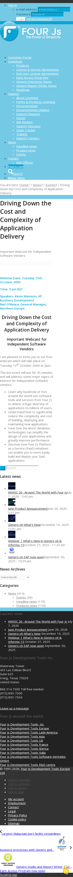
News (12, 593)
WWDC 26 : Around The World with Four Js (37, 492)
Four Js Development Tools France (24, 744)
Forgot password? (39, 19)
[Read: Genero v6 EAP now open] (11, 553)
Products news (26, 605)
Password (23, 14)
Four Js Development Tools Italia (23, 753)
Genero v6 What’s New (24, 525)
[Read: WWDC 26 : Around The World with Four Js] (11, 488)
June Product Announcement (27, 508)
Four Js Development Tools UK (21, 740)
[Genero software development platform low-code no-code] (30, 50)
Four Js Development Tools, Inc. (22, 724)
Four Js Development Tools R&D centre (27, 765)
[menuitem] (40, 57)
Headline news (26, 601)
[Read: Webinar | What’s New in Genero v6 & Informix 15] (11, 537)
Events (21, 597)
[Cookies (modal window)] (66, 870)
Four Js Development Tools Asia (22, 736)
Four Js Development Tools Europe (24, 728)
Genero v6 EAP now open (26, 557)
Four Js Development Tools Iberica (24, 748)
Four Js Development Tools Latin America (29, 732)
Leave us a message (14, 708)
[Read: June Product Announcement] (11, 504)
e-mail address (26, 9)
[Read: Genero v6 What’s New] (11, 521)
